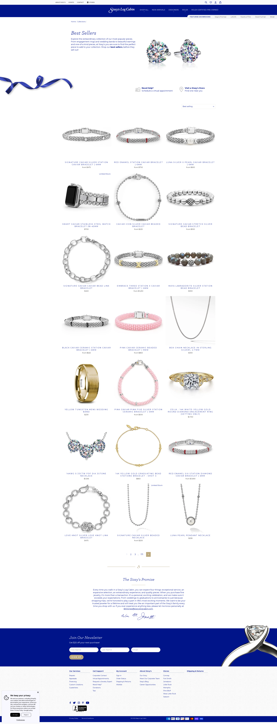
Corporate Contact (100, 676)
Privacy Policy (73, 718)
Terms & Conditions (88, 718)
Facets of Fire (246, 17)
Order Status (121, 679)
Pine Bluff (167, 691)
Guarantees (73, 688)
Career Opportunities (148, 685)
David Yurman (260, 17)
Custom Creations (76, 685)
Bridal (272, 17)
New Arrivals (158, 10)
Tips (94, 691)
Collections (81, 22)
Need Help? (97, 685)
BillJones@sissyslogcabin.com (138, 609)
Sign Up (76, 657)
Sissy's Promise (220, 17)
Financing (73, 682)
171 (142, 554)
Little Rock (167, 685)
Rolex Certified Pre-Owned (204, 10)
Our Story (143, 676)
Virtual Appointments (101, 679)
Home (73, 22)
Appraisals (73, 679)
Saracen (166, 697)
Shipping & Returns (123, 682)
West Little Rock (169, 694)
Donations (97, 688)
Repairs (72, 676)
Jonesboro (167, 682)
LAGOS (233, 17)
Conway (166, 676)
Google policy (28, 710)
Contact (80, 2)
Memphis (166, 688)
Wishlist (119, 685)
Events (71, 2)
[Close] (38, 692)
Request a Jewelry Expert (102, 682)
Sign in (118, 676)
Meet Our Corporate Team (150, 679)
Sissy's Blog (144, 682)
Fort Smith (167, 679)
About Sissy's (60, 2)
